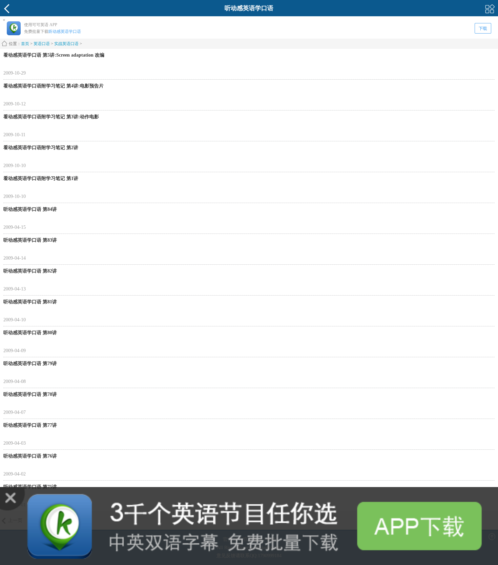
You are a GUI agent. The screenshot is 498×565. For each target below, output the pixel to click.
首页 (25, 43)
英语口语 (42, 43)
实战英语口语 (66, 43)
